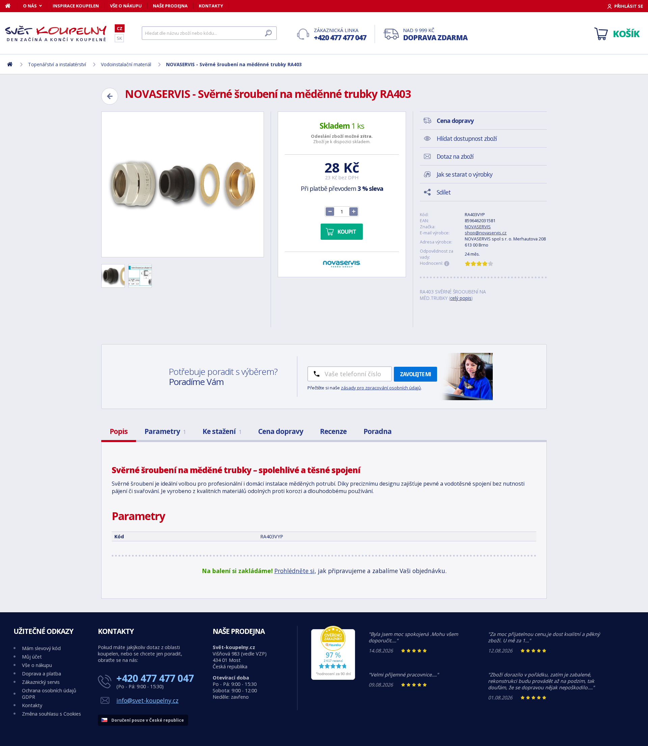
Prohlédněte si (294, 571)
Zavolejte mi (415, 374)
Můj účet (32, 656)
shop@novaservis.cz (486, 233)
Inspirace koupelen (76, 6)
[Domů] (11, 5)
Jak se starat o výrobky (464, 174)
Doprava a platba (41, 673)
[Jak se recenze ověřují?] (447, 263)
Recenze (333, 431)
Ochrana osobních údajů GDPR (49, 693)
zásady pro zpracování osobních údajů (381, 388)
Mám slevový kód (41, 648)
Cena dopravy (280, 431)
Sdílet (444, 192)
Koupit (347, 231)
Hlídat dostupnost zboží (467, 138)
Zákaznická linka (340, 34)
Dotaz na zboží (455, 156)
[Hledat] (268, 33)
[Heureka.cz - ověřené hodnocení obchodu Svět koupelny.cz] (333, 678)
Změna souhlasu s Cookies (51, 714)
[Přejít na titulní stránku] (55, 33)
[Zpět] (109, 96)
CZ (120, 28)
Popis (119, 431)
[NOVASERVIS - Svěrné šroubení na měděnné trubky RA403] (183, 184)
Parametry (165, 431)
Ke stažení (221, 431)
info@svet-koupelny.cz (147, 700)
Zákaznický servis (41, 682)
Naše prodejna (170, 6)
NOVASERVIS (478, 227)
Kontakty (211, 6)
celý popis (460, 298)
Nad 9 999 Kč (435, 34)
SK (119, 38)
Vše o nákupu (126, 6)
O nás (30, 6)
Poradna (377, 431)
